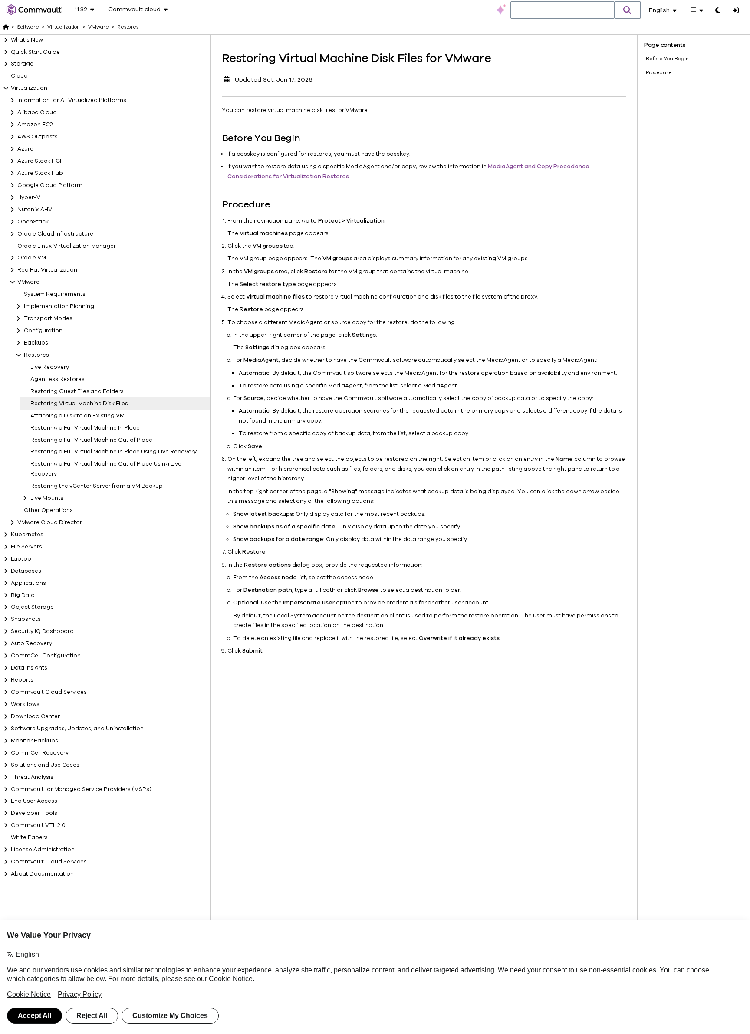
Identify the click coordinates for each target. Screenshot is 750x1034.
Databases (26, 571)
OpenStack (33, 222)
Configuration (43, 331)
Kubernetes (27, 534)
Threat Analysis (32, 777)
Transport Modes (48, 318)
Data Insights (29, 668)
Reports (22, 680)
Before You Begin (667, 58)
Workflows (25, 704)
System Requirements (55, 294)
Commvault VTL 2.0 (38, 825)
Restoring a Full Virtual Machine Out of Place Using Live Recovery (105, 469)
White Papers (29, 837)
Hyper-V (28, 197)
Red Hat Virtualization (47, 270)
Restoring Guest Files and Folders (77, 391)
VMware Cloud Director (49, 522)
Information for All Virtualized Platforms (71, 100)
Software (28, 26)
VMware (28, 282)
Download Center (35, 716)
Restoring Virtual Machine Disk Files (79, 403)
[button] (628, 10)
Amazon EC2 (35, 124)
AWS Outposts (37, 137)
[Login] (735, 11)
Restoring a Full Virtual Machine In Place (85, 428)
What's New (27, 40)
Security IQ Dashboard (42, 631)
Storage (22, 64)
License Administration (43, 849)
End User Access (34, 801)
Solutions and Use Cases (45, 765)
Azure (25, 149)
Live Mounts (46, 498)
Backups (36, 343)
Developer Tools (34, 813)
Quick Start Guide (35, 52)
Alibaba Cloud (37, 112)
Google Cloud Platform (49, 185)
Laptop (21, 559)
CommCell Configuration (46, 656)
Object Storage (32, 607)
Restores (36, 355)
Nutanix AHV (34, 209)
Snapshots (26, 619)
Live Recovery (49, 367)
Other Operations (48, 510)
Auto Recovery (31, 643)
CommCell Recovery (40, 753)
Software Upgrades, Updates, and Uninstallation (77, 728)
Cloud (19, 76)
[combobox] (562, 10)
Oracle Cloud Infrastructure (55, 234)
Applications (28, 583)
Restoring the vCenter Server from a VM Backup (96, 486)
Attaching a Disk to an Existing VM (77, 416)
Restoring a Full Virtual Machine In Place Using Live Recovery (113, 452)
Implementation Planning (59, 306)
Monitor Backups (34, 741)
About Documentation (42, 874)
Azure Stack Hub (40, 173)
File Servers (26, 547)
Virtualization (29, 88)
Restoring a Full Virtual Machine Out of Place (91, 440)
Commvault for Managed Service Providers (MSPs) (81, 789)
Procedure (659, 72)
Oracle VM (31, 258)
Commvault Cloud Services (49, 692)
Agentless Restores (57, 379)
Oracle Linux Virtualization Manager (66, 246)
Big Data (23, 595)
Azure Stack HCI (39, 161)
